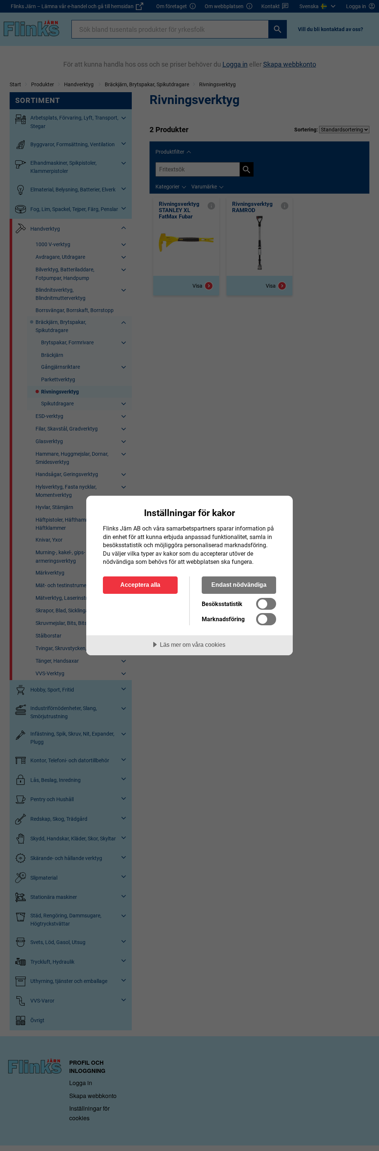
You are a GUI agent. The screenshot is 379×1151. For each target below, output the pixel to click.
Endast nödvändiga (238, 584)
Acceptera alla (140, 584)
